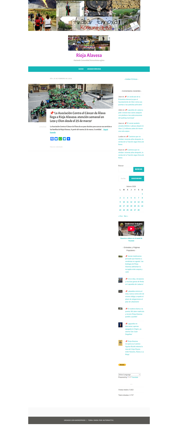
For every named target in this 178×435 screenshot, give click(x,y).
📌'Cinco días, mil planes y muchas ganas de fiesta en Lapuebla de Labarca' (134, 281)
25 (127, 210)
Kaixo (81, 69)
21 (138, 206)
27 (135, 210)
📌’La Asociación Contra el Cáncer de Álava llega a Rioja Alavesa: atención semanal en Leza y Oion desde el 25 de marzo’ (77, 117)
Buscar (121, 166)
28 (138, 210)
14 (138, 202)
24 (124, 210)
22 (142, 206)
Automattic (108, 420)
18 (127, 206)
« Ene (120, 216)
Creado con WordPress (75, 420)
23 (120, 210)
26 (131, 210)
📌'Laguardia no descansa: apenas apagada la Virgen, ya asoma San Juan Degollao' (133, 329)
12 (131, 202)
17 (124, 206)
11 (127, 202)
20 (135, 206)
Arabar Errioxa (94, 69)
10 (124, 202)
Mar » (126, 216)
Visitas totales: (123, 390)
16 (120, 206)
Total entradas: (123, 395)
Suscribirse (136, 178)
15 (142, 202)
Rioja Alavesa (89, 55)
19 (131, 206)
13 (135, 202)
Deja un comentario (56, 147)
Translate (134, 377)
